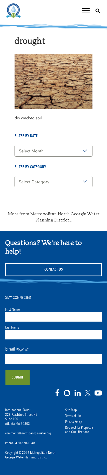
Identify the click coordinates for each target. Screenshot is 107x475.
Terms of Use (73, 416)
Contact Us (53, 269)
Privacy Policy (73, 421)
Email (16, 349)
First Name (12, 309)
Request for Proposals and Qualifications (79, 430)
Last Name (12, 327)
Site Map (71, 410)
